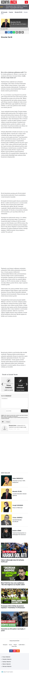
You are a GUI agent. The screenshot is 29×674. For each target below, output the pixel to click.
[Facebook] (6, 32)
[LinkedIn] (11, 32)
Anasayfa (5, 644)
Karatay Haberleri (6, 661)
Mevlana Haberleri (6, 666)
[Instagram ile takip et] (14, 650)
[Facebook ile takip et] (11, 650)
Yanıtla (11, 429)
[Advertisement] (14, 54)
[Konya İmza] (9, 2)
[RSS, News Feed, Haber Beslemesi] (18, 650)
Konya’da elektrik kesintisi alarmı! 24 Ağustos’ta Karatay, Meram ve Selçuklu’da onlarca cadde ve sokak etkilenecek (16, 7)
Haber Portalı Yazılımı (8, 671)
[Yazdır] (20, 32)
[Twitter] (9, 32)
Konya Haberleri (6, 657)
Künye (10, 644)
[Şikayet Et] (26, 429)
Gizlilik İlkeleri (22, 644)
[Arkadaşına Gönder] (17, 32)
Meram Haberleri (6, 664)
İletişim (15, 644)
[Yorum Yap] (22, 32)
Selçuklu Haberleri (6, 659)
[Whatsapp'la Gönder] (14, 32)
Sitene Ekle (14, 646)
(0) (15, 429)
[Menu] (26, 2)
